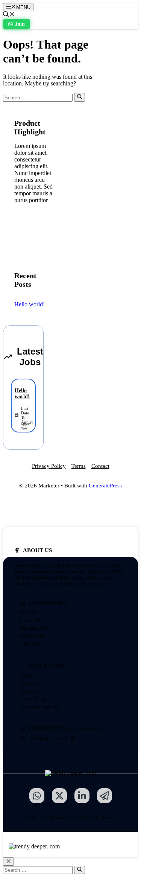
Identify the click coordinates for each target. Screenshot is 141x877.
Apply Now (25, 426)
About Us (29, 675)
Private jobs (30, 620)
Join (20, 24)
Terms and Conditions (39, 707)
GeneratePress (105, 486)
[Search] (79, 97)
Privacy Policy (49, 466)
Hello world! (29, 304)
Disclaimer (29, 691)
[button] (9, 15)
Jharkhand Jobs (34, 628)
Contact (100, 466)
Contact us (29, 683)
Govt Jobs (29, 612)
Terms (78, 466)
